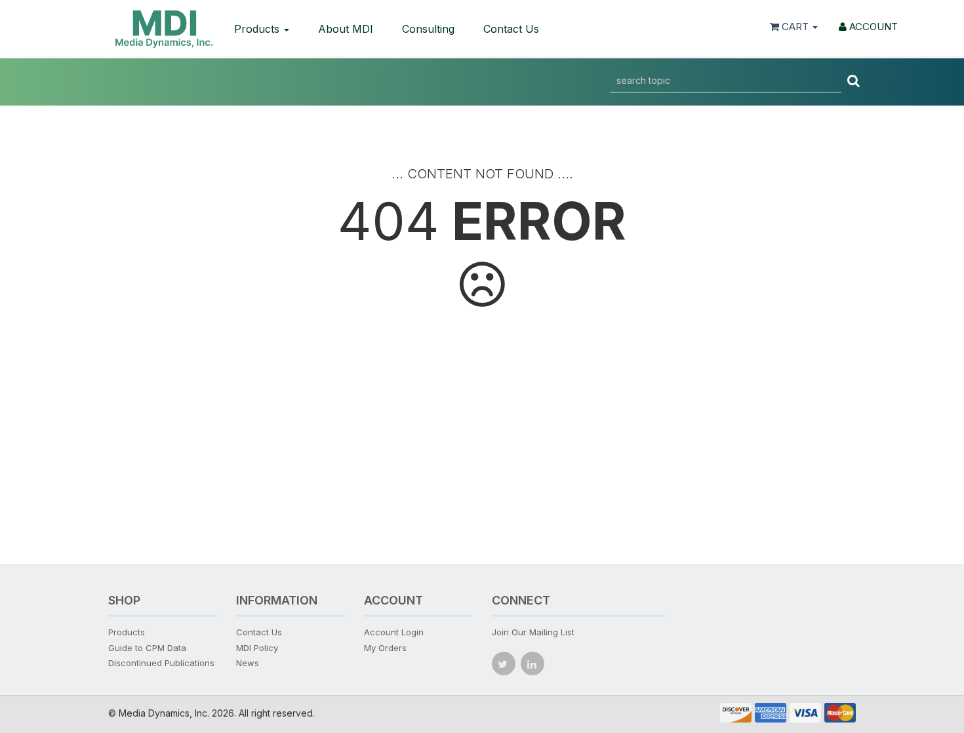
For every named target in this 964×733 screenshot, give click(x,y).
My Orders (385, 648)
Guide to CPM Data (147, 648)
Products (258, 28)
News (247, 663)
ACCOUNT (872, 26)
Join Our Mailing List (533, 632)
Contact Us (511, 28)
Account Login (394, 632)
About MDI (345, 28)
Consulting (428, 28)
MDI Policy (257, 648)
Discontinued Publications (161, 663)
